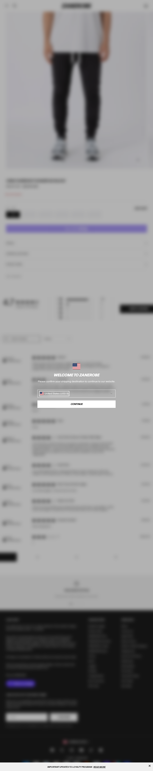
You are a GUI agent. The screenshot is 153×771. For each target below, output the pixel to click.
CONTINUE (77, 404)
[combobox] (54, 393)
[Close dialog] (150, 766)
